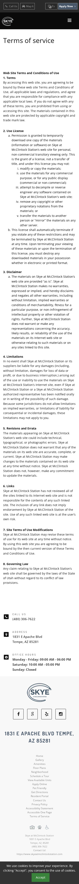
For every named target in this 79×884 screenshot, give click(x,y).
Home (39, 756)
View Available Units (39, 780)
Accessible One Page (39, 812)
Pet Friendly (39, 788)
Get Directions (39, 792)
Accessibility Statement (39, 808)
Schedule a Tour (39, 776)
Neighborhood (39, 772)
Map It (29, 6)
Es (53, 6)
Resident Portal (39, 796)
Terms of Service (40, 816)
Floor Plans (39, 768)
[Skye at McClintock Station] (39, 692)
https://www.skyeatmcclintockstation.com (39, 854)
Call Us (12, 6)
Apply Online (39, 784)
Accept (40, 877)
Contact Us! (39, 850)
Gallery (39, 760)
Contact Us (39, 800)
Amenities (40, 764)
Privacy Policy (39, 804)
